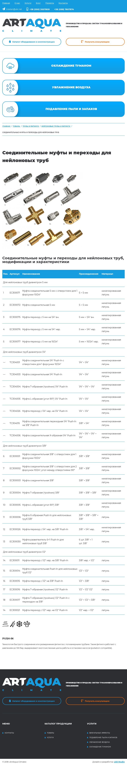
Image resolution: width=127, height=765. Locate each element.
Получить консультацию (97, 42)
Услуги (50, 738)
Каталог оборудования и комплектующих (33, 42)
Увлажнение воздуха (99, 742)
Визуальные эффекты (99, 733)
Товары (50, 733)
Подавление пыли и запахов (103, 738)
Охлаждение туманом (100, 747)
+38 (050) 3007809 (40, 9)
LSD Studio (119, 762)
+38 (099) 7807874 (64, 9)
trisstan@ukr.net (14, 9)
